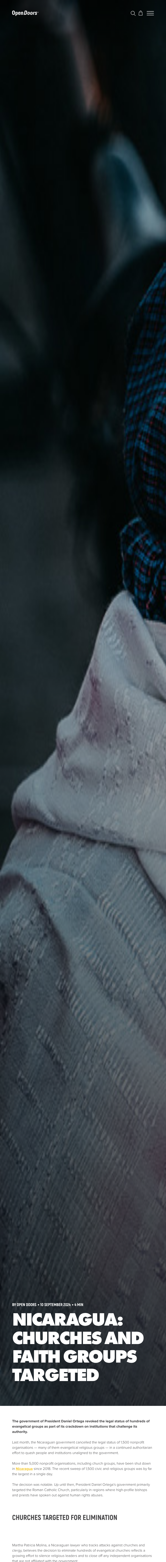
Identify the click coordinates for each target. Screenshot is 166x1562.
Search (134, 13)
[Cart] (141, 14)
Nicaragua (24, 1469)
